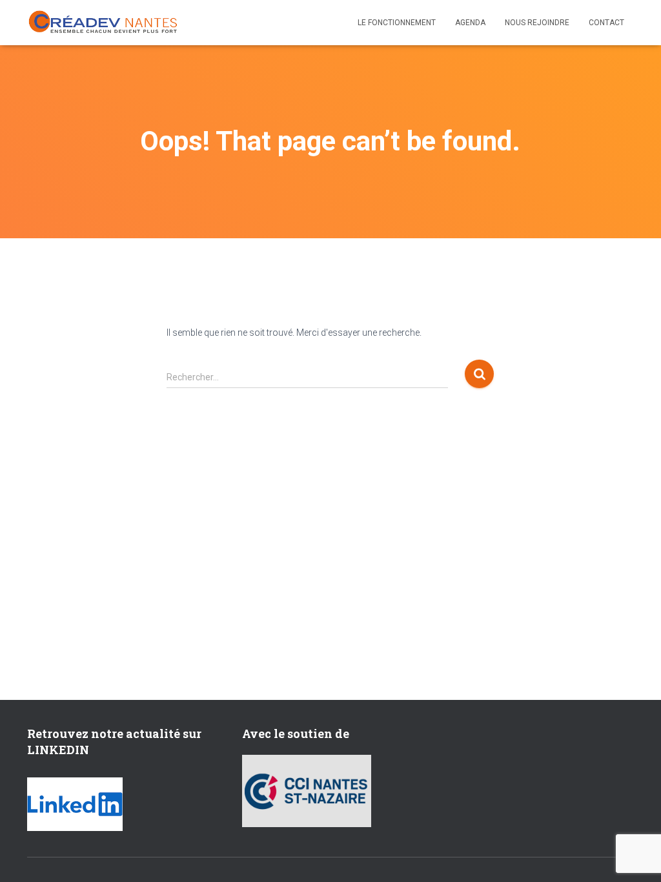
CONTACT (606, 22)
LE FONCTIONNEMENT (397, 22)
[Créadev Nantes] (102, 22)
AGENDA (470, 22)
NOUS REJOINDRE (537, 22)
